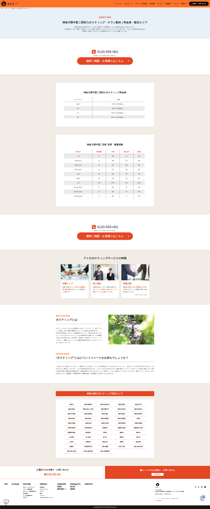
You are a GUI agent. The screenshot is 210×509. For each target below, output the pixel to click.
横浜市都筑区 (122, 418)
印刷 (41, 493)
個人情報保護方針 (158, 500)
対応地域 (152, 3)
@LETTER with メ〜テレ (46, 497)
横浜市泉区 (88, 418)
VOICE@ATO (75, 484)
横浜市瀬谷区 (138, 413)
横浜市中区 (138, 404)
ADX (24, 497)
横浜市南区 (71, 409)
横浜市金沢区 (122, 409)
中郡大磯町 (105, 446)
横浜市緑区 (121, 413)
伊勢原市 (88, 442)
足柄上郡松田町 (88, 451)
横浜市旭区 (105, 413)
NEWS (72, 489)
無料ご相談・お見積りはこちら (105, 60)
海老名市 (105, 442)
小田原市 (71, 437)
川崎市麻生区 (88, 427)
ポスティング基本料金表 (29, 491)
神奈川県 (13, 8)
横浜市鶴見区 (88, 404)
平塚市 (105, 432)
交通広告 (42, 487)
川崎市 (138, 418)
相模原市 (105, 427)
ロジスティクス (44, 489)
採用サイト (184, 3)
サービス (160, 3)
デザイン (42, 491)
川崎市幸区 (88, 423)
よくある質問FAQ (27, 495)
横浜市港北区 (138, 409)
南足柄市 (138, 442)
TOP (2, 8)
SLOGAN (15, 484)
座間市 (122, 442)
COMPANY (61, 484)
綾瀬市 (72, 446)
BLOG (72, 486)
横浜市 (72, 404)
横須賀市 (88, 432)
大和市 (72, 442)
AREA (59, 486)
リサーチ (42, 495)
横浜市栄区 (71, 418)
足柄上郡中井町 (138, 446)
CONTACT (157, 474)
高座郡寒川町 (88, 446)
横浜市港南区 (88, 413)
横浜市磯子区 (105, 409)
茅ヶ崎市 (88, 437)
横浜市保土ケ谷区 (88, 409)
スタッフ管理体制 (27, 489)
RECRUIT (60, 489)
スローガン (119, 3)
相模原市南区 (72, 432)
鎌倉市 (122, 432)
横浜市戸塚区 (72, 413)
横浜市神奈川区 (105, 404)
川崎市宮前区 (72, 427)
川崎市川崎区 (72, 423)
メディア (175, 3)
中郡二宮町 (121, 446)
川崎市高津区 (122, 423)
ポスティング (129, 3)
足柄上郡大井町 (71, 451)
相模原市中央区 (138, 427)
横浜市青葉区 (105, 418)
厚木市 (138, 437)
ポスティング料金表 (141, 3)
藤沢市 (138, 432)
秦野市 (122, 437)
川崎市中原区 (105, 423)
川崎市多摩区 (138, 423)
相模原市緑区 (122, 427)
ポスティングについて (29, 487)
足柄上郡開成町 (105, 451)
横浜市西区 (121, 404)
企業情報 (168, 3)
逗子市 (105, 437)
